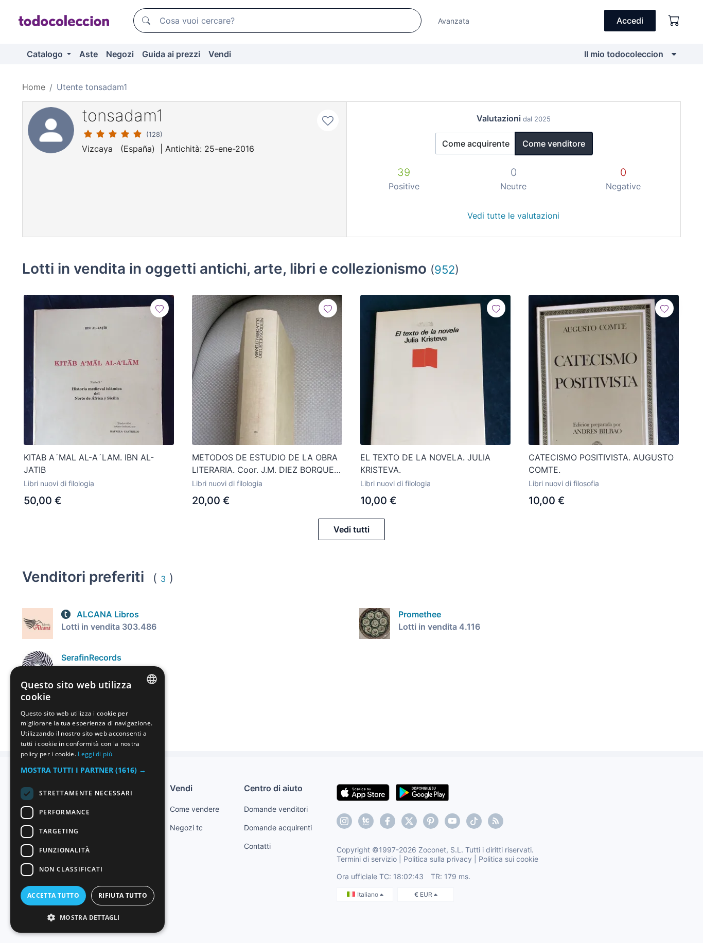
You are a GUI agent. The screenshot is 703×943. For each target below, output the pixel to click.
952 (444, 269)
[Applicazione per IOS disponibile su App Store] (363, 792)
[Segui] (159, 308)
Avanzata (453, 20)
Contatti (257, 846)
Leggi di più (95, 754)
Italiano (368, 894)
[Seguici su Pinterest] (430, 821)
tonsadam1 (123, 115)
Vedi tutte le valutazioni (513, 215)
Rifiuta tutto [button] (122, 895)
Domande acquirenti (278, 827)
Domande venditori (276, 809)
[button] (87, 769)
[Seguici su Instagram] (344, 821)
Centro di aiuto (273, 788)
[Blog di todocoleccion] (495, 821)
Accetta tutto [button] (53, 895)
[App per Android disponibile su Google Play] (422, 792)
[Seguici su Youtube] (452, 821)
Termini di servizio (367, 859)
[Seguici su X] (409, 821)
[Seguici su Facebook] (387, 821)
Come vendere (194, 809)
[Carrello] (674, 20)
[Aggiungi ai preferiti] (328, 120)
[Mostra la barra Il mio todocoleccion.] (673, 54)
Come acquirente (475, 143)
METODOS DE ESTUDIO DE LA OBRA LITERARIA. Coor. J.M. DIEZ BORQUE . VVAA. (265, 464)
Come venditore (553, 143)
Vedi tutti (351, 529)
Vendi (219, 54)
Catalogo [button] (46, 54)
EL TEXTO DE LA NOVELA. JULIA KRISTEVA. (425, 463)
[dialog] (87, 799)
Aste (88, 54)
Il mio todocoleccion (623, 54)
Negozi (120, 54)
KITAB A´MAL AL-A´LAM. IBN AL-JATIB (89, 463)
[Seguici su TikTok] (474, 821)
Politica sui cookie (508, 859)
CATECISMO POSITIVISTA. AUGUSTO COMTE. (601, 463)
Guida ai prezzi (171, 54)
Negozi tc (186, 827)
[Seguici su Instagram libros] (366, 821)
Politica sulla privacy (437, 859)
